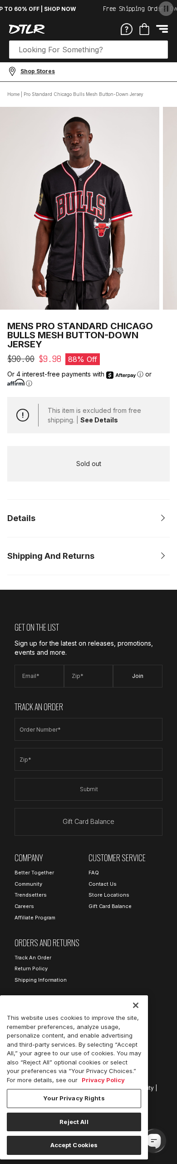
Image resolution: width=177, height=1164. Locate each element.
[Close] (136, 1005)
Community (28, 884)
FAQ (93, 872)
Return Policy (31, 968)
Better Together (34, 872)
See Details (99, 420)
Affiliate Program (35, 917)
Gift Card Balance (88, 821)
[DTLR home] (26, 29)
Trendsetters (31, 895)
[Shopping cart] (144, 29)
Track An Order (33, 957)
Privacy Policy (103, 1080)
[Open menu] (162, 29)
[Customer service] (127, 28)
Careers (24, 906)
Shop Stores (37, 71)
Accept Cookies (74, 1145)
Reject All (73, 1121)
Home (13, 94)
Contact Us (102, 884)
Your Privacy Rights (73, 1098)
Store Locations (108, 895)
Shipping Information (41, 980)
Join (137, 675)
